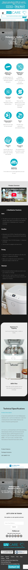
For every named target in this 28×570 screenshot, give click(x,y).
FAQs (17, 556)
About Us (7, 556)
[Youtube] (12, 536)
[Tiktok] (21, 536)
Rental (7, 558)
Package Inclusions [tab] (6, 452)
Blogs (21, 556)
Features (2, 558)
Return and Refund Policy (6, 562)
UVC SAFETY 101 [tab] (5, 455)
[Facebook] (10, 536)
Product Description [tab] (6, 412)
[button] (2, 13)
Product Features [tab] (5, 449)
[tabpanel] (14, 431)
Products (12, 556)
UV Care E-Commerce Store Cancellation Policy (10, 564)
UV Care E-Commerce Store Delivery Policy (9, 560)
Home (2, 556)
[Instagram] (7, 536)
